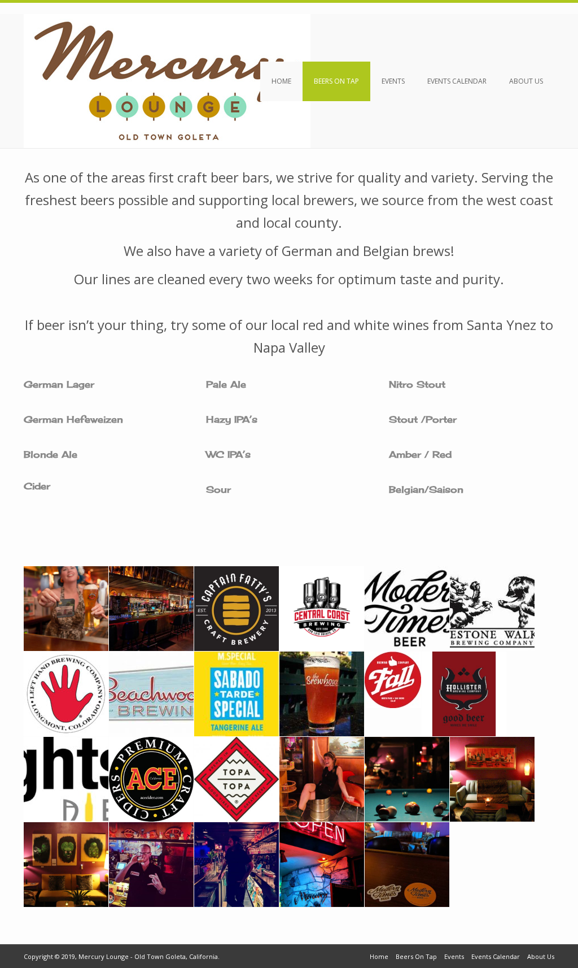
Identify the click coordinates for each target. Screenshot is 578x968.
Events (393, 81)
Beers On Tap (336, 81)
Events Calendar (457, 81)
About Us (526, 81)
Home (281, 81)
